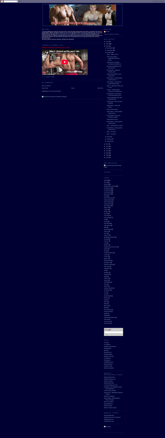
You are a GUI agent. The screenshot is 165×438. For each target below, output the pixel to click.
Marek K (106, 245)
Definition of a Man (109, 356)
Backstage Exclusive (109, 237)
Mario (105, 303)
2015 (107, 43)
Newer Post (45, 88)
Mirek (105, 307)
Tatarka (106, 315)
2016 (107, 41)
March (109, 136)
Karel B (106, 213)
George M (106, 274)
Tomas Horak (107, 203)
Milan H (48, 76)
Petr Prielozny (107, 309)
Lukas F (106, 209)
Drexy (105, 250)
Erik (105, 219)
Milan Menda (107, 260)
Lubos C (106, 241)
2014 (107, 46)
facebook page (79, 34)
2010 (107, 150)
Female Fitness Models (110, 390)
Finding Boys (107, 358)
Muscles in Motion (108, 401)
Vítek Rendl (107, 323)
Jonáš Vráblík (107, 296)
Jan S (105, 284)
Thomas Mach (107, 200)
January (109, 141)
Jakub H (106, 231)
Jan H (105, 233)
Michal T (106, 258)
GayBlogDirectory (108, 362)
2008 (107, 155)
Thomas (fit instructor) (109, 317)
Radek (105, 313)
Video (53, 76)
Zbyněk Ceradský (108, 264)
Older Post (100, 88)
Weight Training (108, 405)
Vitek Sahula (107, 225)
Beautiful (106, 350)
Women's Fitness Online (110, 407)
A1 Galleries (107, 344)
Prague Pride (107, 311)
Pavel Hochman (108, 198)
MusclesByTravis (108, 403)
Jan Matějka (107, 282)
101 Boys (106, 342)
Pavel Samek (107, 201)
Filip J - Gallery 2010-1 (112, 54)
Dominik (106, 239)
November (110, 50)
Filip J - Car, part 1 (111, 134)
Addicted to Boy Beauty (110, 346)
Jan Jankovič (107, 192)
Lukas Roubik (107, 217)
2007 (107, 157)
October (109, 52)
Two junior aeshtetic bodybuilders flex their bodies (113, 58)
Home (72, 88)
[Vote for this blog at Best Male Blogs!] (113, 167)
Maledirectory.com (108, 419)
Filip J (105, 182)
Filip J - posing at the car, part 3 (115, 125)
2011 (107, 148)
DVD (105, 196)
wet (105, 270)
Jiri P (105, 292)
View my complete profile (111, 34)
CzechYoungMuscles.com (110, 385)
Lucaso (106, 254)
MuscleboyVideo (108, 364)
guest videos (107, 194)
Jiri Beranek (107, 290)
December (110, 48)
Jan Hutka (106, 215)
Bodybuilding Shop (109, 383)
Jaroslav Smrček (108, 288)
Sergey (106, 248)
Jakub (105, 276)
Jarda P (106, 286)
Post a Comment (46, 85)
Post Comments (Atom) (55, 91)
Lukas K (106, 256)
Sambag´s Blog (108, 366)
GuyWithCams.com (109, 421)
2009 (107, 153)
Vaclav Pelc (107, 321)
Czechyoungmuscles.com (64, 34)
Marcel (106, 301)
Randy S (106, 211)
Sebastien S (107, 262)
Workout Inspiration (109, 368)
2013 (107, 144)
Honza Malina (107, 229)
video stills (106, 266)
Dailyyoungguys (108, 354)
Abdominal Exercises (109, 377)
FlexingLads (107, 360)
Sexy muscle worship (112, 109)
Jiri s (105, 294)
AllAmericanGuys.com (109, 379)
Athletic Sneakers (108, 381)
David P (106, 184)
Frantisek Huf (107, 190)
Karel (105, 299)
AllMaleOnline (107, 348)
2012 (107, 146)
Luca (105, 243)
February (109, 139)
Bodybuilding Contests (110, 186)
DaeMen (106, 272)
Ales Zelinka (107, 205)
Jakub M (106, 278)
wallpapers (107, 268)
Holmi (107, 31)
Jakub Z (106, 280)
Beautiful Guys (108, 352)
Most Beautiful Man (109, 415)
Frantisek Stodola (108, 252)
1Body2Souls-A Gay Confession (112, 417)
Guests (106, 221)
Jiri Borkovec (107, 188)
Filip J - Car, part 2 (111, 131)
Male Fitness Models (109, 396)
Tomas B (106, 319)
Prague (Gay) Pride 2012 (110, 247)
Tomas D (106, 235)
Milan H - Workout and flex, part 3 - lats (56, 47)
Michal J (106, 305)
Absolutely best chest (112, 119)
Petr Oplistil (107, 223)
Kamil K (106, 297)
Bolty (105, 227)
